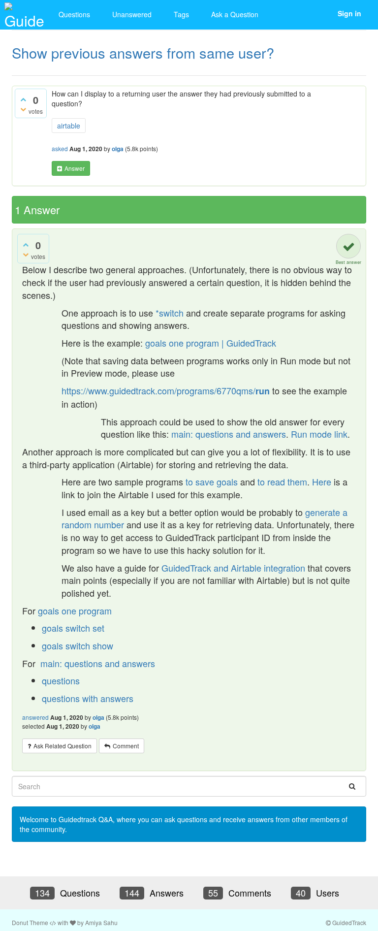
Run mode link (319, 433)
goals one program (75, 610)
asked (60, 148)
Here (321, 481)
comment (126, 745)
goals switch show (77, 645)
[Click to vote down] (23, 109)
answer (74, 168)
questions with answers (87, 698)
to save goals (213, 481)
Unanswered (132, 14)
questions (61, 680)
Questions (74, 14)
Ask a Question (234, 14)
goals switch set (73, 627)
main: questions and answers (228, 433)
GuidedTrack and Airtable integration (233, 567)
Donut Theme (30, 922)
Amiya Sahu (101, 922)
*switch (170, 312)
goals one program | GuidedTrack (210, 342)
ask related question (62, 745)
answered (35, 717)
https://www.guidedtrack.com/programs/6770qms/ (166, 390)
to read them (282, 481)
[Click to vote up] (23, 99)
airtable (68, 125)
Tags (181, 14)
